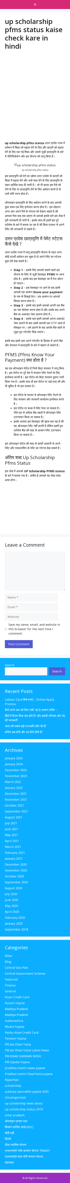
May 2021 (11, 835)
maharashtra (14, 1021)
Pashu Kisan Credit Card (21, 1032)
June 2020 (11, 900)
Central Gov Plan (16, 968)
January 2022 (14, 788)
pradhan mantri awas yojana (25, 1068)
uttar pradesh (15, 1115)
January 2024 (14, 764)
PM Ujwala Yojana (17, 1062)
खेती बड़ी (9, 1133)
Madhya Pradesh (16, 1009)
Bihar (8, 956)
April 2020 (12, 912)
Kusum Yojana (15, 1003)
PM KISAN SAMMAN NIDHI (23, 1056)
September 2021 (16, 811)
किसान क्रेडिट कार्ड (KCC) (19, 1127)
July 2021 (11, 823)
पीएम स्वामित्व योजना (15, 1145)
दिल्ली (8, 1139)
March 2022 (13, 782)
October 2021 (14, 805)
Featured (11, 979)
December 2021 (16, 794)
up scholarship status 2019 (24, 1109)
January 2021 (14, 858)
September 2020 (16, 882)
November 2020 (16, 870)
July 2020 (11, 894)
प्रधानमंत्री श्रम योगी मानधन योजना (24, 1156)
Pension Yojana (15, 1038)
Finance (10, 985)
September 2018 (16, 929)
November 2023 (16, 776)
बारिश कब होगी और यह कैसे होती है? (24, 732)
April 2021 (12, 841)
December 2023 (16, 770)
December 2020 (16, 864)
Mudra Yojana (14, 1027)
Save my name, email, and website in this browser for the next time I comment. (34, 629)
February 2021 (15, 853)
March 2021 (13, 847)
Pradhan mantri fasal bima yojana (28, 1074)
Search (9, 665)
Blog (8, 962)
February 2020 (15, 918)
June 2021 (11, 829)
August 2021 (13, 817)
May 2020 (11, 906)
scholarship (13, 1086)
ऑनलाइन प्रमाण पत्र (16, 1121)
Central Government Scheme (25, 973)
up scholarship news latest (24, 1103)
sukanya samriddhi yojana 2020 (27, 1091)
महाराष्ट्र (9, 1162)
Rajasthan (12, 1080)
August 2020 (13, 888)
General (10, 991)
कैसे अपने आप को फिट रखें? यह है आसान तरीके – (31, 710)
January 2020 (14, 923)
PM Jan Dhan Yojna (18, 1044)
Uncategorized (15, 1097)
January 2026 (14, 758)
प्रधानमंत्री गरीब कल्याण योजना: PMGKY (27, 1151)
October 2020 (14, 876)
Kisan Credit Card (17, 997)
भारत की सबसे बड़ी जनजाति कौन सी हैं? (25, 726)
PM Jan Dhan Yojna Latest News (27, 1050)
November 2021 (16, 799)
